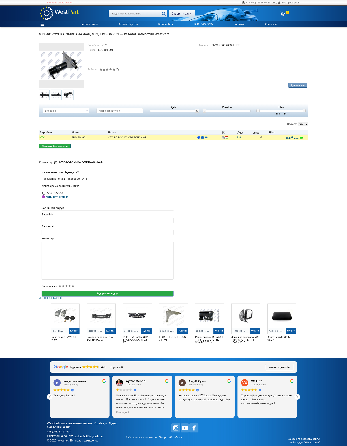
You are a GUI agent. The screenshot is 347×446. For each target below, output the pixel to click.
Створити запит (182, 13)
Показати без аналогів (55, 146)
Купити (74, 330)
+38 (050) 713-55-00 (256, 2)
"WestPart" (63, 440)
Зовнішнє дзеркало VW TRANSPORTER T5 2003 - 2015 (244, 339)
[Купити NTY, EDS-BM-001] (301, 137)
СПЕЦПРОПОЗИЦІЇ (50, 297)
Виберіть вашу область (60, 2)
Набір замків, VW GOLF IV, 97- (64, 338)
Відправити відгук (107, 293)
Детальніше (298, 85)
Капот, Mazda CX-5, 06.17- (278, 338)
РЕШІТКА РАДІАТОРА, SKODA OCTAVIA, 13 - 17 (136, 339)
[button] (297, 396)
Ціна (281, 107)
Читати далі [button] (122, 412)
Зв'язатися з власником (141, 437)
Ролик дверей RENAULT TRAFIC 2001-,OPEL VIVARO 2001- (209, 339)
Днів (173, 107)
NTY (41, 137)
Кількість (227, 107)
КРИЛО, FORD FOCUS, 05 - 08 (173, 338)
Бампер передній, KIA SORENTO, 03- (100, 338)
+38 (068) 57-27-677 (59, 431)
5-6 (239, 137)
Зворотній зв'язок (171, 437)
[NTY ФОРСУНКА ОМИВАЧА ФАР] (61, 65)
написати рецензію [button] (279, 367)
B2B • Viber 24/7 (203, 23)
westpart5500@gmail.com (88, 436)
